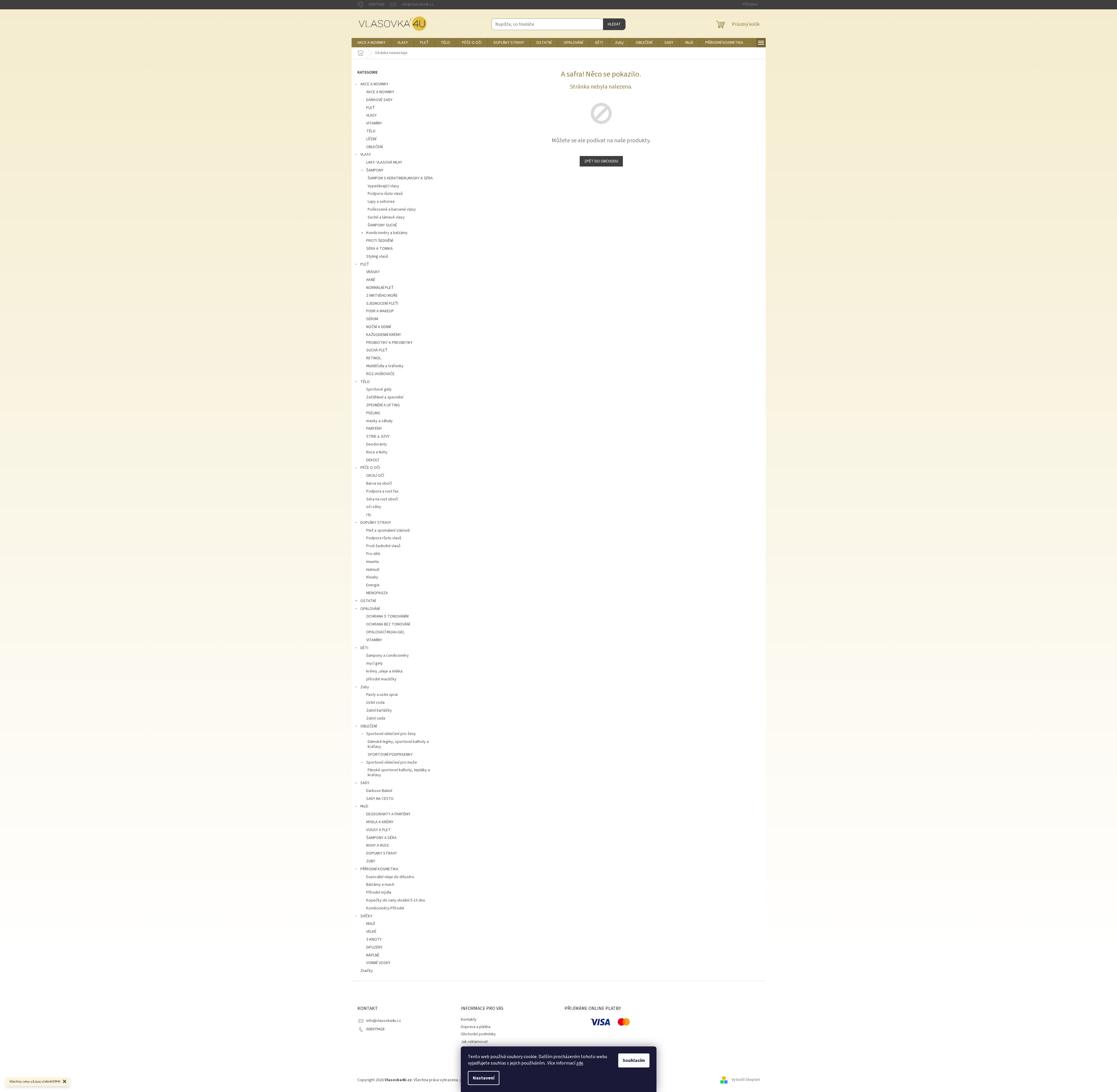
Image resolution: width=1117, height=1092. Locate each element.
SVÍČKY (366, 916)
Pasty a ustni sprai (382, 695)
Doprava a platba (475, 1027)
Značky (366, 971)
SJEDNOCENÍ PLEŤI (382, 303)
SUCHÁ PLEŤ (377, 350)
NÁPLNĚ (372, 955)
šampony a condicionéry (387, 655)
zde (579, 1063)
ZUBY (370, 861)
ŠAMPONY (374, 170)
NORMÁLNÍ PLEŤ (380, 288)
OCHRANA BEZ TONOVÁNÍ (388, 624)
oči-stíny (373, 507)
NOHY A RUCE (377, 845)
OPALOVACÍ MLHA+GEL (385, 632)
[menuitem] (371, 42)
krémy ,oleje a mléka (384, 671)
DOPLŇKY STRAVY (375, 523)
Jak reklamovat (474, 1042)
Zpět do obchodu (601, 161)
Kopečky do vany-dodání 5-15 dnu (395, 900)
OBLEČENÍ (374, 147)
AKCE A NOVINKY (374, 84)
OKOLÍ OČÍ (375, 476)
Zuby (364, 687)
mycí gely (374, 663)
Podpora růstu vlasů (385, 194)
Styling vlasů (377, 256)
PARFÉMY (374, 428)
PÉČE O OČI (370, 468)
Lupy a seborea (381, 201)
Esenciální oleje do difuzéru (390, 877)
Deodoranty (376, 444)
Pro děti (373, 554)
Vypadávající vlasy (383, 186)
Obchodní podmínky (478, 1034)
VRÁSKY (373, 272)
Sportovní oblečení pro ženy (391, 734)
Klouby (372, 577)
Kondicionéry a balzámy (387, 233)
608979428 (375, 1029)
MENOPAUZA (377, 593)
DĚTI (364, 648)
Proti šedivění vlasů (383, 546)
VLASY (371, 115)
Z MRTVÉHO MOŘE (382, 296)
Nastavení (483, 1078)
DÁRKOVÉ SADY (379, 100)
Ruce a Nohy (377, 452)
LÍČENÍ (371, 139)
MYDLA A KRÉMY (379, 822)
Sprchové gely (379, 389)
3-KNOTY (374, 939)
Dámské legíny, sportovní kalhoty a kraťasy (398, 744)
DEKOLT (373, 460)
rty (368, 515)
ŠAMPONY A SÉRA (381, 838)
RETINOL (373, 358)
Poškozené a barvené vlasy (392, 209)
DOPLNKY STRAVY (381, 853)
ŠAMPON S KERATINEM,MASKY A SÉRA (400, 178)
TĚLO (371, 131)
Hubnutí (372, 570)
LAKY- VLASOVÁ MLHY (384, 162)
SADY (364, 783)
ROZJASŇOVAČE (380, 374)
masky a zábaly (379, 421)
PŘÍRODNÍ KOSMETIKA (379, 869)
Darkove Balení (379, 791)
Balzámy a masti (380, 885)
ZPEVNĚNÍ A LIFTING (383, 405)
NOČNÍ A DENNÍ (378, 327)
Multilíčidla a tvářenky (385, 366)
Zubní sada (375, 718)
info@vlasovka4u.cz (383, 1021)
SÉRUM (372, 319)
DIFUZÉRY (374, 947)
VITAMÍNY (374, 123)
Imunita (372, 562)
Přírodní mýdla (378, 892)
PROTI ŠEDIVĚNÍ (379, 241)
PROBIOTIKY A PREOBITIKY (389, 343)
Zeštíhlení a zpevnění (384, 397)
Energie (373, 585)
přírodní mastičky (381, 679)
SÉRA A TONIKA (379, 249)
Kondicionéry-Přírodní (385, 908)
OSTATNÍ (368, 601)
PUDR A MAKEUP (380, 311)
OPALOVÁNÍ (370, 609)
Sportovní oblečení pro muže (391, 762)
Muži (364, 806)
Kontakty (469, 1019)
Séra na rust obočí (382, 499)
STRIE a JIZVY (378, 436)
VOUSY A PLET (378, 830)
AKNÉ (370, 280)
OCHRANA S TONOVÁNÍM (387, 616)
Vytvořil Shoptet (746, 1080)
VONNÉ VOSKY (378, 963)
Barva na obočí (379, 483)
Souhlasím (634, 1060)
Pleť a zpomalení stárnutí (388, 530)
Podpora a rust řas (382, 491)
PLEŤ (370, 108)
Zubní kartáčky (379, 710)
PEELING (373, 413)
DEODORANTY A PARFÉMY (388, 814)
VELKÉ (371, 932)
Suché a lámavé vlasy (386, 217)
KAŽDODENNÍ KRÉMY (383, 335)
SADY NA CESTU (379, 799)
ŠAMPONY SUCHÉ (382, 225)
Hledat (614, 24)
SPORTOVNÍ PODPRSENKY (390, 755)
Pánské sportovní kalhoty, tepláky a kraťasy (399, 772)
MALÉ (370, 924)
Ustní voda (375, 703)
